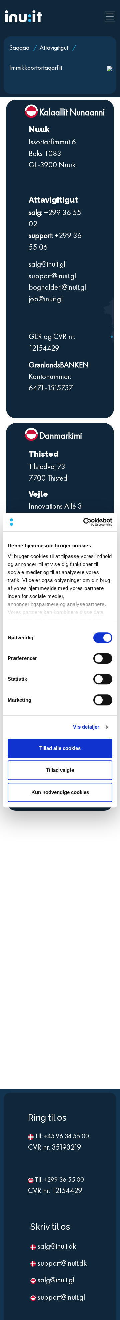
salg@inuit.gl (47, 264)
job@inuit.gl (46, 299)
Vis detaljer (86, 727)
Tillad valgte (60, 770)
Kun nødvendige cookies (60, 792)
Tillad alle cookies (60, 748)
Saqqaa (20, 47)
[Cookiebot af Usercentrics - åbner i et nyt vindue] (84, 522)
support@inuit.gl (52, 276)
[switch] (102, 658)
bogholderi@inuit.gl (57, 287)
